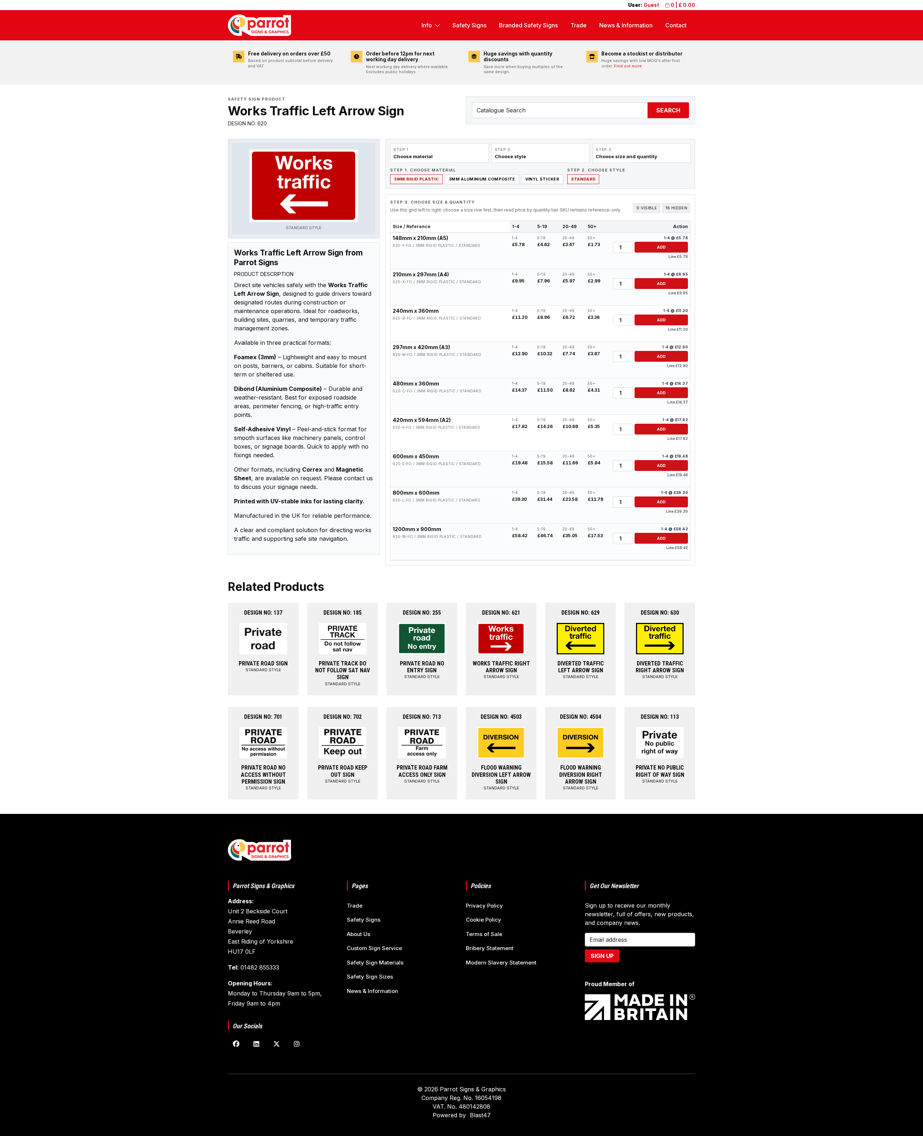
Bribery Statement (489, 948)
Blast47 (480, 1115)
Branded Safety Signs (528, 25)
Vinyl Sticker (542, 179)
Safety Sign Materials (375, 962)
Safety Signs (469, 25)
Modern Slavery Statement (501, 962)
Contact (675, 25)
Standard (583, 179)
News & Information (626, 25)
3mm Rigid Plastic (416, 179)
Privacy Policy (484, 905)
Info (426, 25)
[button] (304, 190)
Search (668, 110)
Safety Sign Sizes (370, 976)
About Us (358, 934)
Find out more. (628, 65)
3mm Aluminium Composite (482, 179)
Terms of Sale (484, 934)
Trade (578, 25)
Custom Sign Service (374, 948)
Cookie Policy (483, 919)
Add (661, 247)
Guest (651, 5)
